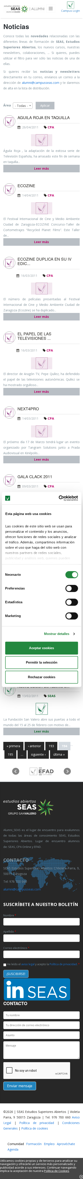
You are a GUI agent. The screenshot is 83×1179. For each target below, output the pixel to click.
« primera (13, 746)
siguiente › (38, 754)
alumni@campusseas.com (40, 83)
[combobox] (23, 105)
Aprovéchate (66, 1144)
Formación (34, 1144)
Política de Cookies (56, 1171)
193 (51, 746)
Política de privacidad (63, 964)
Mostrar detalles (56, 634)
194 (64, 746)
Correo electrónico (16, 948)
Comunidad (16, 1144)
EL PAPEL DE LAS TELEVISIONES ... (34, 336)
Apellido (9, 931)
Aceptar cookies (41, 648)
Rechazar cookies (41, 677)
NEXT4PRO (28, 409)
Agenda (13, 1149)
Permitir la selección (41, 662)
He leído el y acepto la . (43, 964)
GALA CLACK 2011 (34, 476)
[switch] (71, 588)
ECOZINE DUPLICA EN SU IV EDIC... (44, 261)
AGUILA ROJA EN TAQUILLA (43, 117)
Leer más (41, 168)
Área (7, 105)
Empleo (49, 1144)
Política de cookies (34, 1128)
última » (59, 754)
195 (10, 754)
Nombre (9, 915)
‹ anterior (34, 746)
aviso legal (28, 964)
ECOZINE (26, 185)
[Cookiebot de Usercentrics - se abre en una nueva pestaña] (59, 498)
